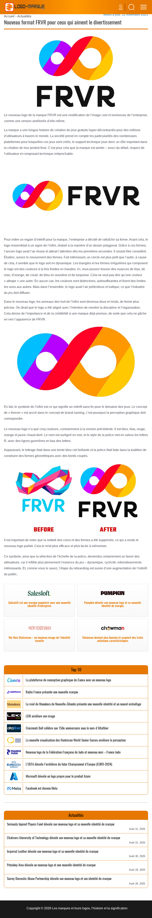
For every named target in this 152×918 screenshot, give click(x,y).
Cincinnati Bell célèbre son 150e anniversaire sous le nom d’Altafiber (67, 728)
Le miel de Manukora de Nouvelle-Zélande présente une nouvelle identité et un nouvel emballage (83, 704)
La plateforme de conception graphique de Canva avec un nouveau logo (68, 680)
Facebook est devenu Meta (41, 788)
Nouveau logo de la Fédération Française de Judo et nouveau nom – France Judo (73, 752)
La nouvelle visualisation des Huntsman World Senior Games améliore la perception (76, 740)
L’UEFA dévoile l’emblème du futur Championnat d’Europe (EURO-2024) (69, 764)
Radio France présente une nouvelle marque (52, 692)
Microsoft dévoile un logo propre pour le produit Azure (58, 776)
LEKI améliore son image (40, 716)
